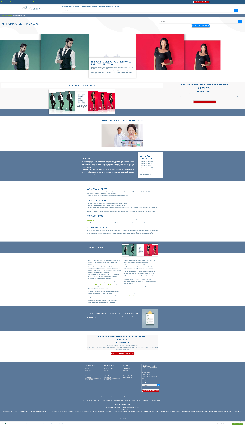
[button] (122, 135)
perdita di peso (90, 220)
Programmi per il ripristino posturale (120, 396)
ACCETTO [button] (234, 423)
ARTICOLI (118, 6)
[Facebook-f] (142, 382)
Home (3, 15)
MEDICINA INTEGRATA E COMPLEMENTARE (70, 6)
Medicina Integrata (94, 396)
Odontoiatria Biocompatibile (149, 396)
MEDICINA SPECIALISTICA (111, 6)
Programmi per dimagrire (105, 396)
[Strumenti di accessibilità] (5, 424)
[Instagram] (147, 382)
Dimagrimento (8, 15)
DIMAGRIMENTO (95, 6)
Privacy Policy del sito (87, 400)
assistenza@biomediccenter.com (131, 295)
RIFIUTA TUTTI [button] (240, 423)
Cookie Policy (97, 400)
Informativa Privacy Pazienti (156, 400)
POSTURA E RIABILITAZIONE (85, 6)
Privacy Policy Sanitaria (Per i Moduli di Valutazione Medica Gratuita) (116, 400)
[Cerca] (236, 10)
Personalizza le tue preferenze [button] (224, 423)
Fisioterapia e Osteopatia (135, 396)
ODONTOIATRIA (102, 6)
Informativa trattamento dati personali (140, 400)
